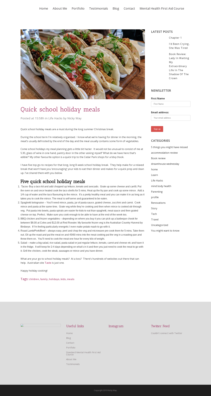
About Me (71, 359)
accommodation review (164, 152)
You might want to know (165, 230)
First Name (158, 98)
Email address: (160, 112)
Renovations (158, 202)
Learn (154, 175)
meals (70, 279)
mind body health (161, 186)
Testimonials (73, 364)
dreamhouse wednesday (165, 164)
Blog (68, 338)
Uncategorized (159, 225)
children (34, 279)
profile (155, 197)
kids (63, 279)
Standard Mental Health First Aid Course (83, 353)
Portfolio (70, 347)
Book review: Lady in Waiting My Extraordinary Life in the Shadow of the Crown (179, 66)
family (44, 279)
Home (69, 333)
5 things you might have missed (169, 147)
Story (154, 208)
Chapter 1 (175, 37)
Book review (158, 158)
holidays (54, 279)
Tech (154, 214)
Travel (154, 219)
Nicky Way (74, 118)
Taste (48, 262)
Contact (70, 343)
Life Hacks (55, 118)
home (154, 169)
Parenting (157, 191)
